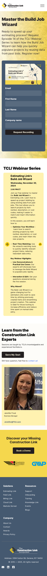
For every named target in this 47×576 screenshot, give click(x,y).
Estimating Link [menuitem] (9, 491)
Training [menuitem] (28, 498)
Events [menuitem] (28, 506)
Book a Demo (23, 450)
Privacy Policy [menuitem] (9, 534)
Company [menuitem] (8, 518)
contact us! (33, 361)
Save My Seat (12, 354)
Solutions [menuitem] (8, 486)
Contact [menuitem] (6, 527)
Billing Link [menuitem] (7, 498)
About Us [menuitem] (7, 523)
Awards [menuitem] (6, 531)
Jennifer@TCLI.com (12, 422)
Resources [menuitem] (30, 486)
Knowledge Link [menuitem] (31, 502)
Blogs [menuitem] (27, 510)
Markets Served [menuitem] (10, 506)
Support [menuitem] (28, 491)
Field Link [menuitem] (7, 495)
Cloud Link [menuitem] (7, 502)
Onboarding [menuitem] (30, 495)
